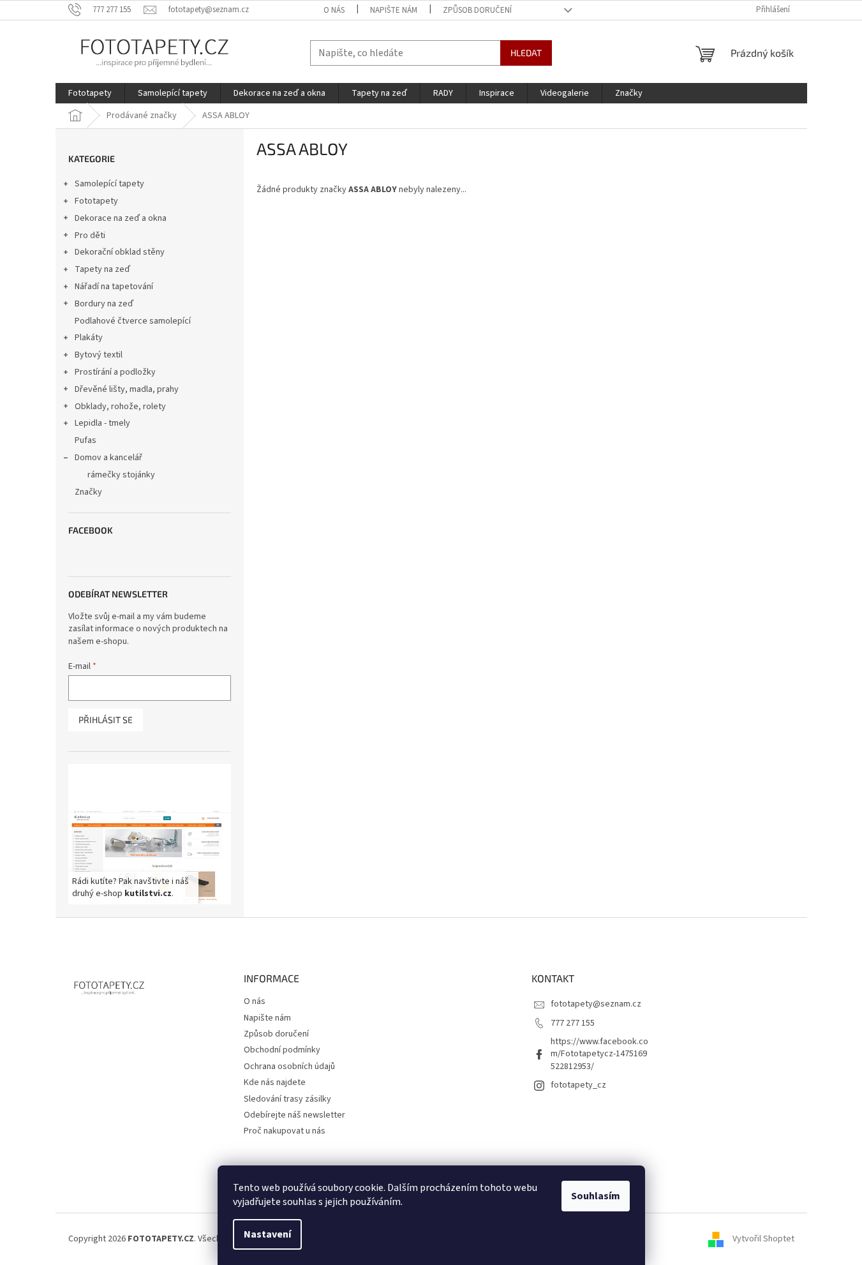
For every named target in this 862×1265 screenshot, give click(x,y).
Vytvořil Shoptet (763, 1238)
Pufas (85, 440)
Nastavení (267, 1234)
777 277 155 (573, 1023)
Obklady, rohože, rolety (120, 406)
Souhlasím (595, 1196)
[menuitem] (90, 93)
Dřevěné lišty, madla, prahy (127, 389)
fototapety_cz (578, 1085)
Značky (88, 492)
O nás (334, 10)
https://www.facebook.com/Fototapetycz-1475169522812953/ (599, 1054)
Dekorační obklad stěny (120, 252)
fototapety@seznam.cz (596, 1004)
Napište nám (393, 10)
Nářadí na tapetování (114, 286)
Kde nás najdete (275, 1082)
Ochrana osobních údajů (289, 1066)
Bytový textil (99, 354)
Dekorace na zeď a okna (121, 218)
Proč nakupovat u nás (284, 1131)
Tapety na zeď (102, 269)
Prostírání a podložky (115, 372)
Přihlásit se (105, 719)
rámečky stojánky (121, 474)
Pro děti (90, 235)
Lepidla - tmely (102, 423)
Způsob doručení (477, 10)
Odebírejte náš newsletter (294, 1115)
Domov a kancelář (108, 457)
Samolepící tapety (109, 183)
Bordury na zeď (104, 303)
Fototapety (96, 201)
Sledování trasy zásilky (287, 1099)
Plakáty (89, 337)
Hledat (526, 52)
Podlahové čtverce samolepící (133, 321)
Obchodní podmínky (282, 1050)
